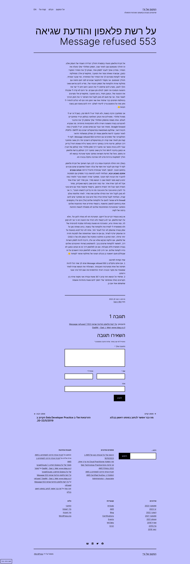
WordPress (38, 554)
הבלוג (51, 9)
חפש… (153, 450)
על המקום (60, 9)
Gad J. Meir (118, 302)
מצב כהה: (8, 561)
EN (35, 9)
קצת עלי (42, 9)
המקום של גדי (149, 9)
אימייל (90, 371)
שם (123, 371)
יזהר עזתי (67, 489)
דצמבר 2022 (151, 512)
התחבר (68, 506)
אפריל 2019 (151, 523)
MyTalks (110, 523)
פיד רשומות (67, 509)
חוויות (111, 526)
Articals (110, 506)
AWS (112, 509)
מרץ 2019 (152, 526)
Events (111, 519)
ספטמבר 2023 (150, 506)
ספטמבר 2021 (150, 516)
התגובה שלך (119, 346)
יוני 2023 (152, 509)
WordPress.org (65, 516)
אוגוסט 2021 (151, 519)
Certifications (108, 516)
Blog (112, 512)
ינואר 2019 (152, 529)
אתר (123, 384)
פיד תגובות (67, 512)
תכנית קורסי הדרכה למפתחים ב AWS (100, 472)
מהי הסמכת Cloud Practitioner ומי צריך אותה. (96, 462)
